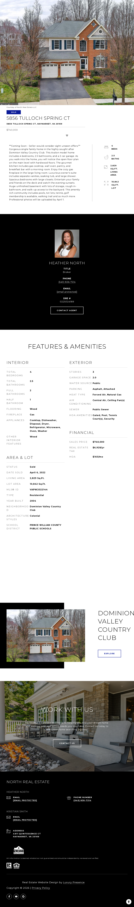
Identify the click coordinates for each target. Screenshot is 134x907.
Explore (109, 653)
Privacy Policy (41, 888)
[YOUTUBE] (16, 896)
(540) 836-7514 (67, 282)
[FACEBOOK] (9, 896)
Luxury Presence (74, 882)
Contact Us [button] (67, 743)
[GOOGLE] (23, 896)
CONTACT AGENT (67, 310)
